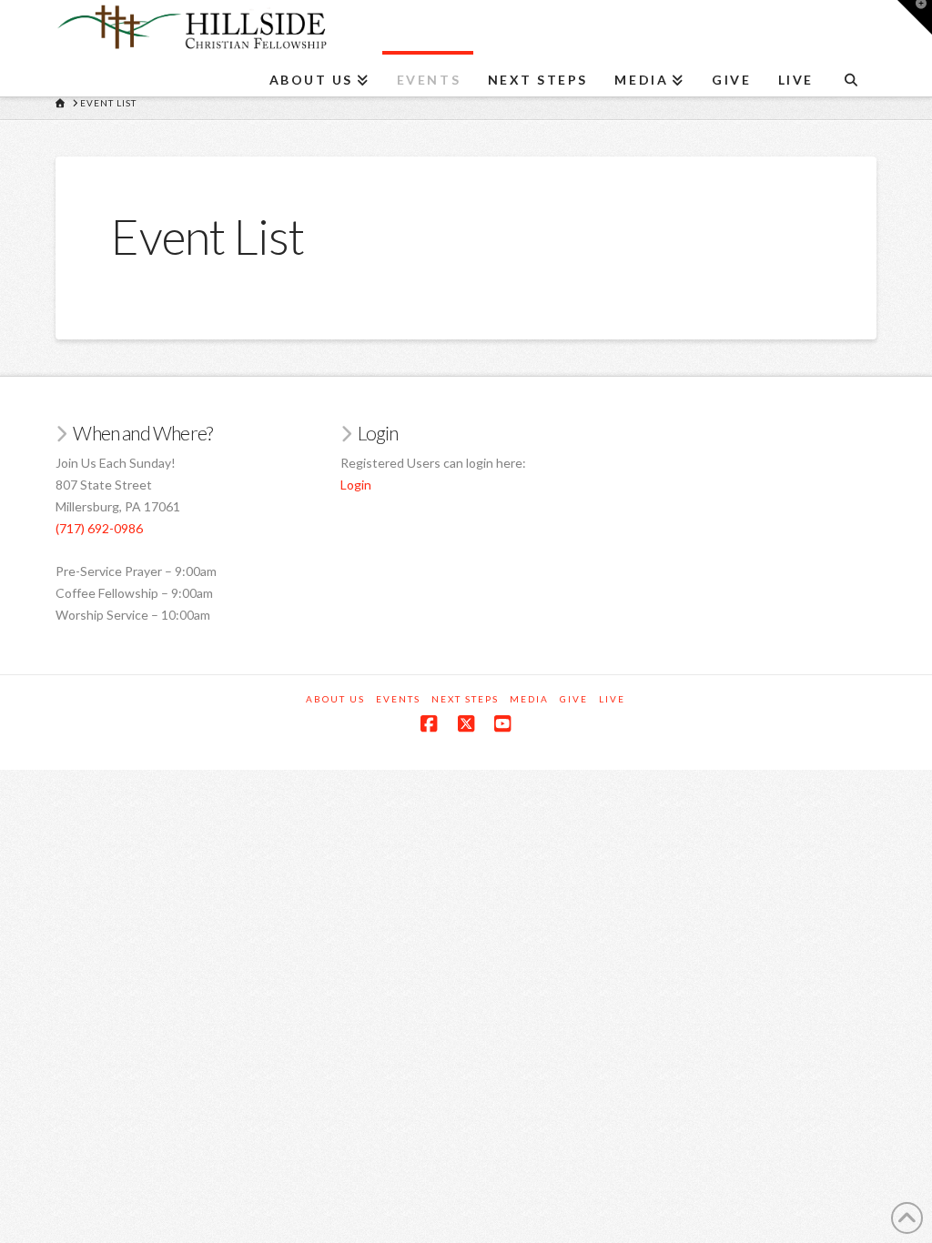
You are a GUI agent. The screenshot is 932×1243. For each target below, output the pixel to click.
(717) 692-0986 (99, 528)
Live (612, 698)
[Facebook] (428, 723)
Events (398, 698)
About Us (335, 698)
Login (355, 484)
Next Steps (465, 698)
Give (574, 698)
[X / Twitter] (466, 723)
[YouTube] (502, 723)
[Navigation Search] (851, 73)
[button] (914, 17)
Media (529, 698)
